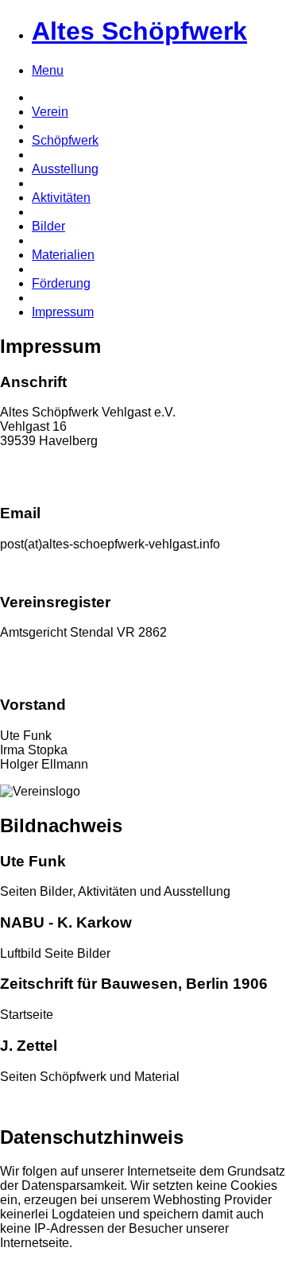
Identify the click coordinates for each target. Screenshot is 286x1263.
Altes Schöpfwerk (139, 31)
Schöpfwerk (65, 140)
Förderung (61, 283)
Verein (50, 111)
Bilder (48, 226)
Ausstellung (65, 169)
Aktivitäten (61, 197)
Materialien (63, 255)
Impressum (63, 312)
